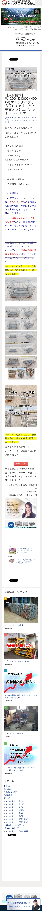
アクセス (7, 798)
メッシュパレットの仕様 (14, 734)
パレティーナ (21, 121)
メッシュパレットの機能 (14, 625)
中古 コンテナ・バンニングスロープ (19, 661)
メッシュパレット (10, 121)
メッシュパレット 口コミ (14, 813)
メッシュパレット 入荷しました (20, 118)
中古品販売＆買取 (10, 792)
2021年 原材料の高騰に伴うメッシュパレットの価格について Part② (21, 769)
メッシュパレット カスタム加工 (16, 831)
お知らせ (7, 786)
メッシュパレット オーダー (14, 804)
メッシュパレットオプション (14, 801)
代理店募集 (8, 795)
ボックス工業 (30, 121)
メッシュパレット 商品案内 (14, 816)
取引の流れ (8, 789)
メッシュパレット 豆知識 (14, 810)
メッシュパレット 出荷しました (16, 819)
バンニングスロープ (11, 828)
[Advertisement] (21, 858)
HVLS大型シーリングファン (14, 825)
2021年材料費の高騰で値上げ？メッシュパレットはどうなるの (21, 696)
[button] (38, 3)
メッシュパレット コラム (14, 807)
